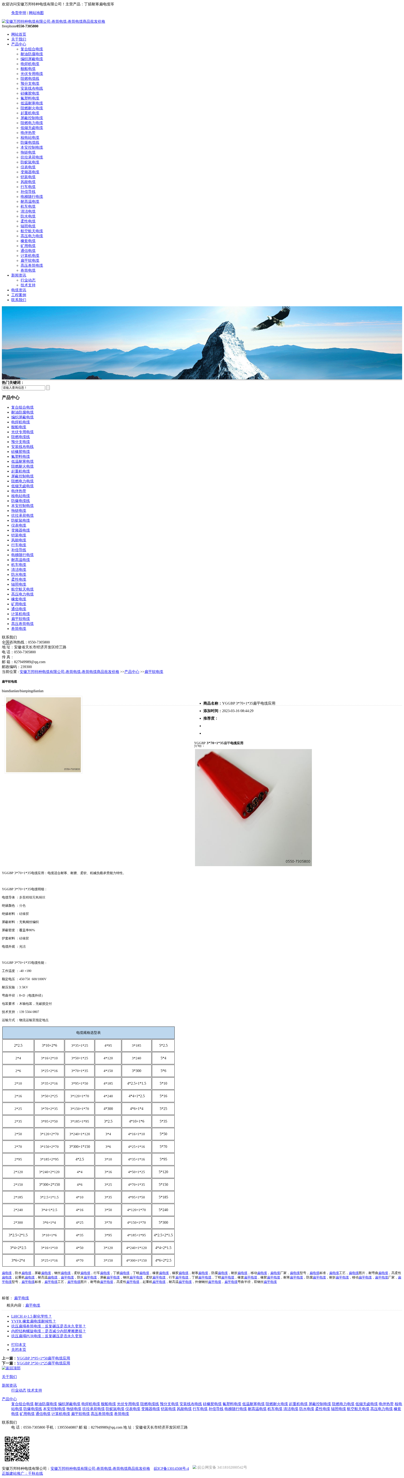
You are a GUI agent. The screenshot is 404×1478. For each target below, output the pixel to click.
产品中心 (18, 44)
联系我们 (18, 300)
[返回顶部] (11, 1368)
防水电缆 (28, 216)
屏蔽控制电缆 (32, 118)
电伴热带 (28, 133)
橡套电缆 (28, 241)
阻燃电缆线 (30, 79)
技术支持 (28, 285)
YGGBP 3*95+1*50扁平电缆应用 (43, 1358)
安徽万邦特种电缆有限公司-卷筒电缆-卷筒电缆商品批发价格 (69, 672)
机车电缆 (28, 206)
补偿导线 (28, 192)
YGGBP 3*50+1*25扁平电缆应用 (43, 1363)
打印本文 (18, 1345)
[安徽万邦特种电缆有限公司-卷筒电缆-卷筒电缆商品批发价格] (53, 21)
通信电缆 (28, 251)
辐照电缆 (28, 226)
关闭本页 (18, 1350)
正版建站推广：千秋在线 (22, 1473)
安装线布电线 (32, 88)
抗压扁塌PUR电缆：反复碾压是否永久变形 (46, 1336)
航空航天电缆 (32, 231)
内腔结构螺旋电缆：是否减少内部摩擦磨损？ (48, 1331)
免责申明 (18, 13)
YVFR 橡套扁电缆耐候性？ (33, 1321)
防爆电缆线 (30, 142)
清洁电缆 (28, 211)
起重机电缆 (30, 113)
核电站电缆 (30, 138)
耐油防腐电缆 (32, 54)
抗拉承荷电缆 (32, 157)
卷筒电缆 (28, 270)
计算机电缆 (30, 256)
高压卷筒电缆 (32, 265)
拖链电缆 (28, 152)
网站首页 (18, 34)
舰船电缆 (28, 69)
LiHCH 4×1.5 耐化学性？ (31, 1316)
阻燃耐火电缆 (32, 108)
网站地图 (36, 13)
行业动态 (28, 280)
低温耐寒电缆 (32, 103)
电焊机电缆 (30, 64)
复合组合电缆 (32, 49)
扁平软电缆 (30, 260)
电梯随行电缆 (32, 197)
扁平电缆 (67, 1277)
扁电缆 (7, 1273)
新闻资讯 (18, 275)
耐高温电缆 (30, 201)
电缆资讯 (18, 290)
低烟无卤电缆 (32, 128)
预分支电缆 (30, 83)
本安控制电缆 (32, 147)
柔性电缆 (28, 221)
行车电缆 (28, 187)
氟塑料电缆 (30, 98)
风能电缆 (28, 182)
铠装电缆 (28, 177)
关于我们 (18, 39)
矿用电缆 (28, 246)
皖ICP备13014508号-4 (171, 1469)
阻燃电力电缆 (32, 123)
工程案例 (18, 295)
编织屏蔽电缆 (32, 59)
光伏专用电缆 (32, 74)
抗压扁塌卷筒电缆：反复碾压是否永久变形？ (48, 1326)
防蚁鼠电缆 (30, 162)
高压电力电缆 (32, 236)
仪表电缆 (28, 167)
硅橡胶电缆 (30, 93)
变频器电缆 (30, 172)
